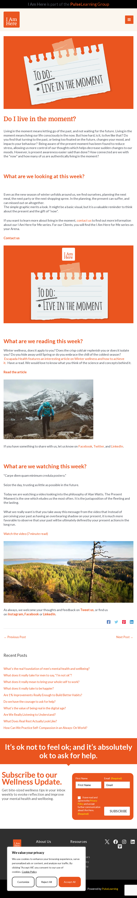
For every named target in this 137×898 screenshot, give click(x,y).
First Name (82, 778)
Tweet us (87, 610)
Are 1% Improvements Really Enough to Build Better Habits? (43, 695)
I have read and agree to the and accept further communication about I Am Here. (89, 805)
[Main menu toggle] (129, 19)
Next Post (124, 637)
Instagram (15, 614)
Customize (23, 881)
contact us (84, 220)
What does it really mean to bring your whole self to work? (41, 682)
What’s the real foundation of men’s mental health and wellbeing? (47, 668)
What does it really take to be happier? (29, 688)
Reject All (46, 881)
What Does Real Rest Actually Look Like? (30, 721)
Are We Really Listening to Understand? (30, 714)
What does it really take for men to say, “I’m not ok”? (38, 675)
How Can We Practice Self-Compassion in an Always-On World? (45, 727)
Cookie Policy (29, 871)
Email (113, 778)
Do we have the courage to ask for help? (29, 701)
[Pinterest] (124, 621)
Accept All (69, 881)
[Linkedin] (131, 621)
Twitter (98, 446)
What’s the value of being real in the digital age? (35, 708)
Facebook (85, 446)
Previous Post (15, 637)
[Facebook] (108, 621)
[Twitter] (116, 621)
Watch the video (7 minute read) (26, 534)
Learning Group (89, 4)
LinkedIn (117, 446)
